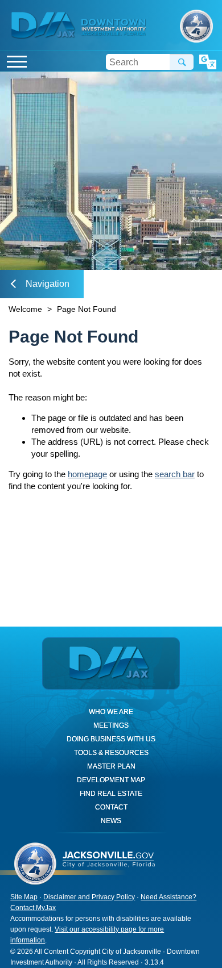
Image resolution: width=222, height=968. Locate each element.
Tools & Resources (111, 753)
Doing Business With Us (111, 739)
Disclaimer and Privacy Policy (89, 897)
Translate (207, 62)
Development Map (111, 780)
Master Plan (111, 766)
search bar (175, 474)
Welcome (25, 309)
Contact (111, 807)
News (111, 821)
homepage (87, 474)
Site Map (24, 897)
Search (182, 62)
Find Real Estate (111, 794)
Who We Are (111, 712)
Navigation (47, 284)
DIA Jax (44, 26)
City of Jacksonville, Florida (196, 26)
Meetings (111, 725)
